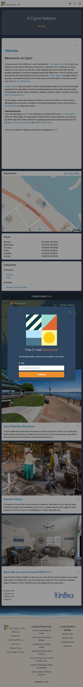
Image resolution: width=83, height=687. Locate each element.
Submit (41, 374)
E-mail (21, 363)
